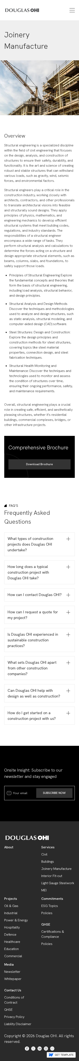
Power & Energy (16, 920)
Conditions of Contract (14, 1000)
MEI (44, 890)
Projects (10, 898)
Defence (10, 934)
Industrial (10, 913)
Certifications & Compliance (52, 934)
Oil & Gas (11, 906)
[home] (16, 10)
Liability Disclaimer (17, 1024)
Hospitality (12, 927)
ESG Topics (49, 906)
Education (11, 949)
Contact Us (12, 990)
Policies (46, 913)
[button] (71, 10)
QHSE (45, 924)
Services (48, 847)
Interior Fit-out (51, 876)
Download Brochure (39, 464)
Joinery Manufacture (56, 868)
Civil (44, 854)
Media (9, 964)
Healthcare (12, 941)
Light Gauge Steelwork (57, 883)
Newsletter (12, 971)
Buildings (47, 861)
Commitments (52, 898)
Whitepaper (12, 979)
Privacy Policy (14, 1017)
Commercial (13, 956)
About (8, 847)
